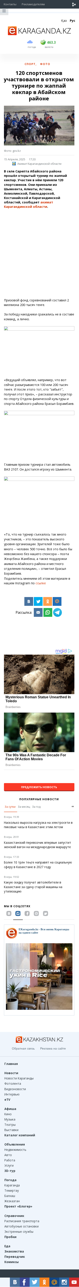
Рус (72, 20)
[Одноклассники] (47, 601)
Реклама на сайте (53, 1048)
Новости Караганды (19, 1078)
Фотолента (12, 1083)
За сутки (10, 807)
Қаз (64, 20)
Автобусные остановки (21, 1226)
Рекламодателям (33, 4)
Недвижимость (15, 1150)
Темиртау (11, 1190)
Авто (8, 1155)
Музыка (9, 1119)
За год (36, 807)
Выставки (11, 1130)
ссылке (41, 583)
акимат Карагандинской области (28, 204)
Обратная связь (23, 1048)
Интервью (12, 1094)
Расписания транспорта (21, 1221)
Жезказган (12, 1201)
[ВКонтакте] (28, 601)
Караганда (12, 1185)
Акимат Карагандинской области (39, 164)
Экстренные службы (18, 1231)
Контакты (10, 4)
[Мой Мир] (57, 601)
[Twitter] (38, 601)
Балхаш (9, 1196)
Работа (9, 1160)
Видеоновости (15, 1089)
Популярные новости (39, 799)
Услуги (9, 1165)
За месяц (24, 807)
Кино (8, 1114)
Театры (10, 1124)
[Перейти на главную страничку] (39, 33)
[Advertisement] (39, 253)
